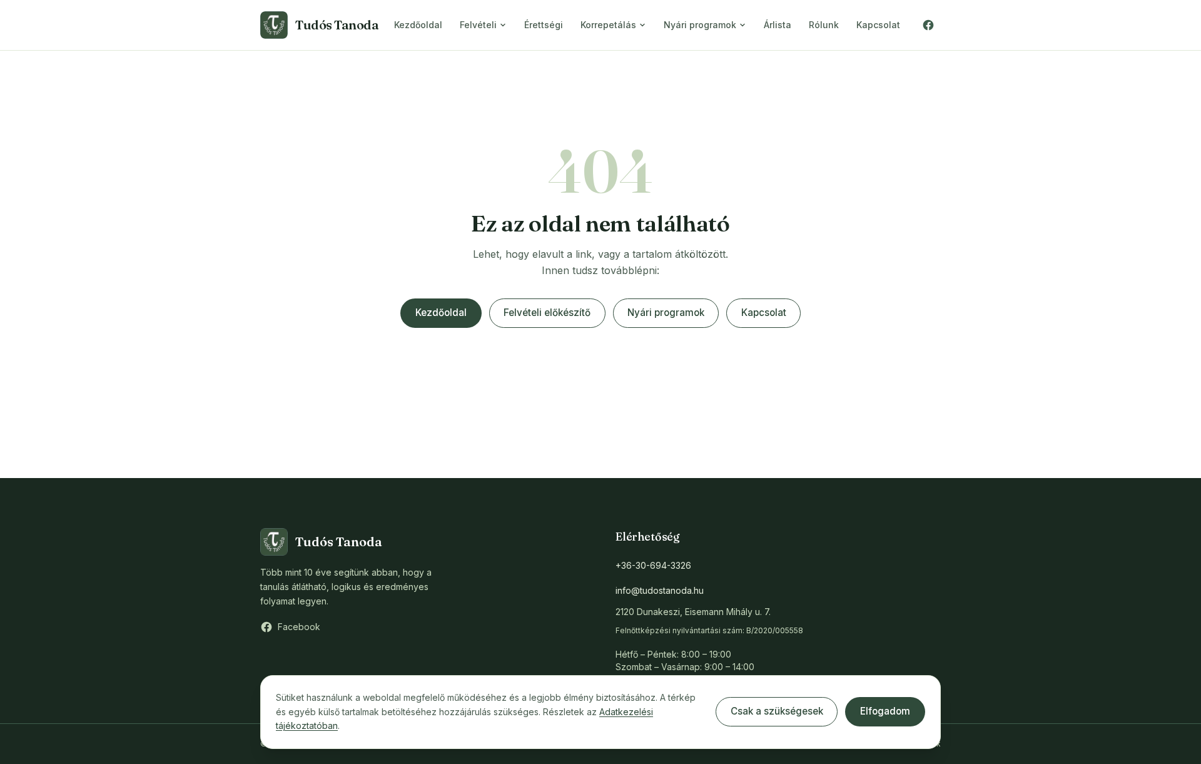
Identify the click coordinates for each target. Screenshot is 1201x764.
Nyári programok (700, 24)
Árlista (777, 24)
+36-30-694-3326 (653, 565)
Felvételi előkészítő (547, 312)
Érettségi (543, 24)
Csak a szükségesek (777, 711)
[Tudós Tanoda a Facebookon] (928, 25)
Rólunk (824, 24)
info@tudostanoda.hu (660, 590)
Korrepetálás (608, 24)
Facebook (299, 626)
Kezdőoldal (418, 24)
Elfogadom (885, 711)
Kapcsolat (878, 24)
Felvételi (478, 24)
